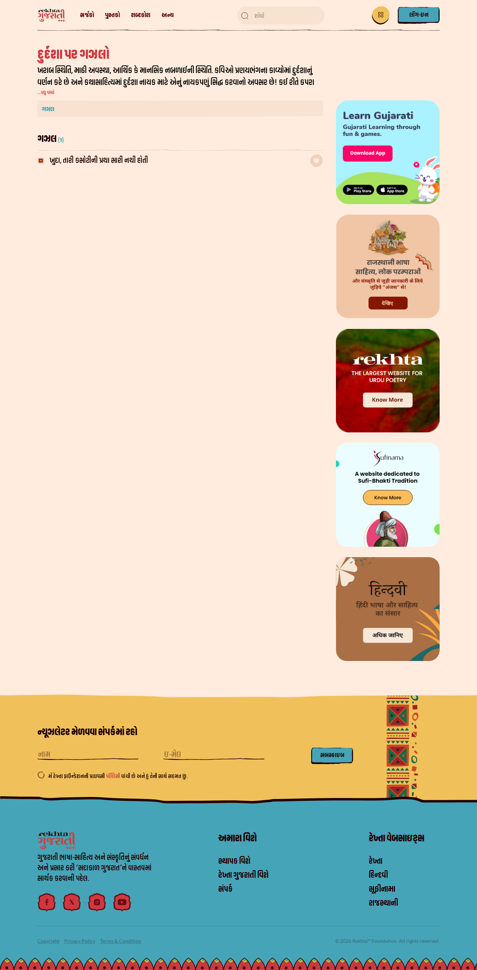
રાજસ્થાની (383, 903)
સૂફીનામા (382, 889)
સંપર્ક (225, 889)
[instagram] (97, 902)
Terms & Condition (120, 941)
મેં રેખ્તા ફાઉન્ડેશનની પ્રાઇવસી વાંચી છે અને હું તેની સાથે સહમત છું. (118, 776)
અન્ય (167, 15)
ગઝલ (48, 109)
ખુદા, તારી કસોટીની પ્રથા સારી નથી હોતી (99, 160)
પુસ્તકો (112, 15)
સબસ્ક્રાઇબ (332, 755)
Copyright (48, 941)
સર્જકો (87, 15)
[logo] (54, 15)
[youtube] (122, 902)
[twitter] (72, 902)
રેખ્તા (375, 861)
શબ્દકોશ (140, 15)
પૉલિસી (113, 776)
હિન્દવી (378, 875)
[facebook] (46, 902)
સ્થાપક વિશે (234, 861)
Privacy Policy (79, 941)
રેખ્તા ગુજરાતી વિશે (243, 875)
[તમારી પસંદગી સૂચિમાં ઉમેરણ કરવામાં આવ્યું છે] (316, 160)
